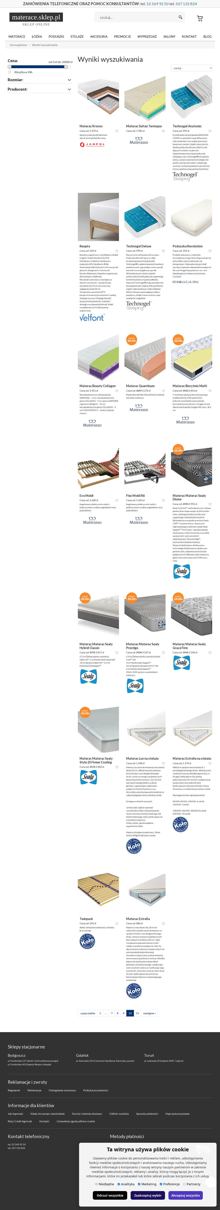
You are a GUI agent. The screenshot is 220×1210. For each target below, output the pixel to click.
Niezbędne (106, 1184)
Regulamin (14, 1090)
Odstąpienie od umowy (62, 1090)
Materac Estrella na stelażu (192, 758)
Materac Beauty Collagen (98, 386)
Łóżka (37, 36)
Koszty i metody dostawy (87, 1113)
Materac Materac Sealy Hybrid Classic (96, 646)
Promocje (122, 36)
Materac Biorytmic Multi (190, 386)
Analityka (128, 1184)
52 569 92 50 (157, 3)
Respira (85, 246)
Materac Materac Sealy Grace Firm (189, 646)
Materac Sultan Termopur (144, 126)
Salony (169, 36)
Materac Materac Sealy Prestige (142, 646)
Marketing (148, 1184)
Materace (16, 36)
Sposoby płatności (147, 1113)
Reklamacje (34, 1090)
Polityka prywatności (95, 1090)
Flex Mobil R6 (135, 495)
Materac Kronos (91, 126)
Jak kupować (15, 1113)
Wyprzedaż (147, 36)
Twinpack (86, 919)
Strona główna (18, 44)
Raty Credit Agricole (20, 1121)
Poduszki (56, 36)
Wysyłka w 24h (23, 72)
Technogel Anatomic (187, 126)
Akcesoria (98, 36)
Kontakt (189, 36)
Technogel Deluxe (138, 246)
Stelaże (77, 36)
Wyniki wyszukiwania (44, 44)
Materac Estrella (138, 919)
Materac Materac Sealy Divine (189, 497)
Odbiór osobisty (119, 1113)
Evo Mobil (87, 495)
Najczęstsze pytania (177, 1113)
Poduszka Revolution (188, 246)
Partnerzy (193, 1184)
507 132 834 (186, 3)
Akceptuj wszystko (185, 1195)
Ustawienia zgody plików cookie (76, 1121)
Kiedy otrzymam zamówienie (47, 1113)
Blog (207, 36)
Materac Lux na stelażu (142, 758)
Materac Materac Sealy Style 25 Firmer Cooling (96, 760)
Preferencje (171, 1184)
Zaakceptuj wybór (148, 1195)
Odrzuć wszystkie (110, 1195)
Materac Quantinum (140, 386)
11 (137, 1013)
